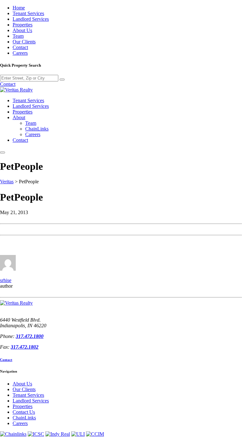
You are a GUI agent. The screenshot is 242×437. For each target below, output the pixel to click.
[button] (2, 152)
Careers (20, 53)
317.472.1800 (29, 336)
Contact (20, 47)
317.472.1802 (24, 347)
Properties (22, 24)
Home (19, 7)
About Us (22, 30)
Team (18, 36)
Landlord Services (31, 19)
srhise (5, 280)
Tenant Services (28, 13)
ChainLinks (37, 128)
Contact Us (24, 412)
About (19, 117)
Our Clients (24, 41)
